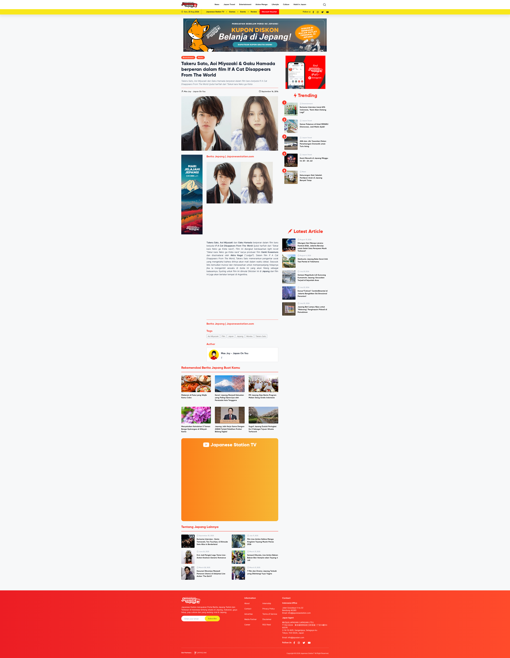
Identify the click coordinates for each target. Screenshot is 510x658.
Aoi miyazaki (213, 336)
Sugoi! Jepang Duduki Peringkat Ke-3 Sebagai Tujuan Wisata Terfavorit (262, 429)
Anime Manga (261, 4)
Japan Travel (229, 4)
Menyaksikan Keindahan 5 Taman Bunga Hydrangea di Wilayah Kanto (195, 429)
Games (232, 12)
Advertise (248, 614)
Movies (200, 57)
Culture (286, 4)
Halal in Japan (300, 4)
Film (223, 336)
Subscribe (212, 619)
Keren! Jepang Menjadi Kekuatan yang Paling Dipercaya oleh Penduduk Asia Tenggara (229, 397)
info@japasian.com (296, 637)
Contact (247, 609)
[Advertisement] (242, 297)
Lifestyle (275, 4)
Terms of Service (269, 614)
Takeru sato (261, 336)
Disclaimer (266, 619)
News (217, 4)
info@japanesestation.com (299, 613)
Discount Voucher (269, 12)
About (247, 603)
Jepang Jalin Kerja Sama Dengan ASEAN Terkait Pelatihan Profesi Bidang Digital (229, 429)
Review (254, 12)
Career (247, 624)
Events (243, 12)
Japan (231, 336)
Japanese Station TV (215, 12)
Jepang (240, 336)
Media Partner (250, 619)
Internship (266, 603)
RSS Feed (266, 624)
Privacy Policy (268, 609)
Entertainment (245, 4)
